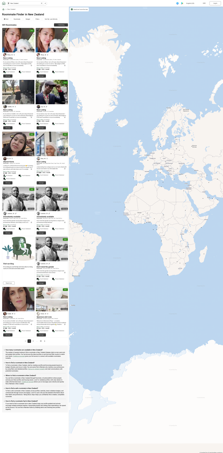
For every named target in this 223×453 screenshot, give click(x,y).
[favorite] (4, 30)
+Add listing (61, 25)
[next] (45, 3)
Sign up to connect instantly (36, 369)
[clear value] (41, 3)
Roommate (17, 19)
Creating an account (19, 356)
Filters (37, 19)
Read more (9, 283)
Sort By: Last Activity (51, 19)
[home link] (3, 3)
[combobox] (25, 3)
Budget (28, 19)
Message (8, 76)
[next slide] (31, 144)
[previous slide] (5, 144)
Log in (215, 3)
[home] (3, 9)
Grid (7, 19)
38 (41, 341)
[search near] (8, 3)
